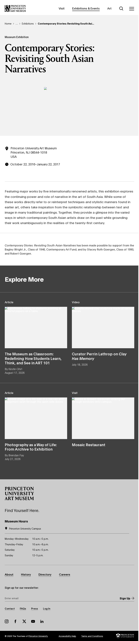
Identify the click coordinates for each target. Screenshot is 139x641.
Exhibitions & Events (86, 8)
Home (8, 23)
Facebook (15, 621)
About (9, 574)
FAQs (23, 608)
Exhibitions (28, 23)
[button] (19, 493)
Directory (44, 574)
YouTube (33, 621)
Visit (62, 8)
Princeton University (38, 636)
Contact (10, 608)
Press (34, 608)
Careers (64, 574)
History (26, 574)
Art (109, 8)
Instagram (6, 621)
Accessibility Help (67, 636)
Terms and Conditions (92, 636)
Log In (46, 608)
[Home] (15, 8)
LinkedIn (42, 621)
